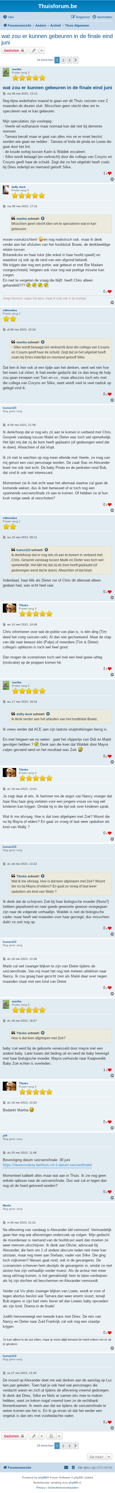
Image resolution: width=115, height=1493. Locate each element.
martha (16, 69)
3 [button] (69, 60)
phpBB (42, 1477)
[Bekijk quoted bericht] (42, 218)
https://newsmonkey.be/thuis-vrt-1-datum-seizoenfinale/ (47, 1165)
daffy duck (18, 186)
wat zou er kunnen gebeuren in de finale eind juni (57, 39)
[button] (75, 60)
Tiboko (23, 605)
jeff (5, 1135)
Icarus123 (9, 407)
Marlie (7, 1205)
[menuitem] (8, 17)
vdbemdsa (10, 310)
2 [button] (63, 60)
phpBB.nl (75, 1482)
